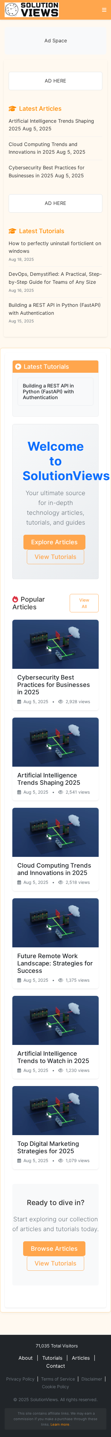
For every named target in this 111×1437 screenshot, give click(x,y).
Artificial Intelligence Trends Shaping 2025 (51, 125)
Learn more (60, 1424)
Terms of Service (58, 1378)
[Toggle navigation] (104, 9)
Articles (81, 1358)
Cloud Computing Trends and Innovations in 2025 (47, 148)
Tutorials (52, 1358)
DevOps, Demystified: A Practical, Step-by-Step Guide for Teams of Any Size (55, 281)
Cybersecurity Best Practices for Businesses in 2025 (46, 171)
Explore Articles (54, 542)
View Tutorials (55, 557)
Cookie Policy (55, 1386)
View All (84, 603)
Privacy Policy (20, 1378)
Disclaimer (91, 1378)
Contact (55, 1366)
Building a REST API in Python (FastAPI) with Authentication (55, 312)
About (25, 1358)
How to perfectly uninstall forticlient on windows (55, 251)
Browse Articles (54, 1248)
